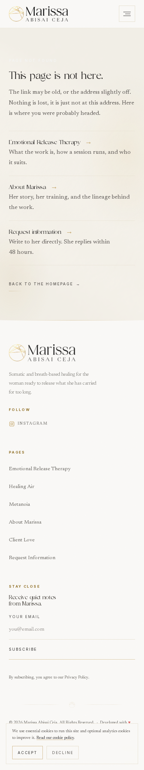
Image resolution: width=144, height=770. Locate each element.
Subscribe (23, 649)
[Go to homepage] (38, 14)
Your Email (24, 616)
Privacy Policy (76, 678)
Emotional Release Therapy (40, 469)
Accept (27, 752)
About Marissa (25, 522)
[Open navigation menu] (127, 14)
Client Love (22, 540)
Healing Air (21, 486)
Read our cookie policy (55, 738)
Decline (62, 752)
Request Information (32, 558)
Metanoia (19, 504)
